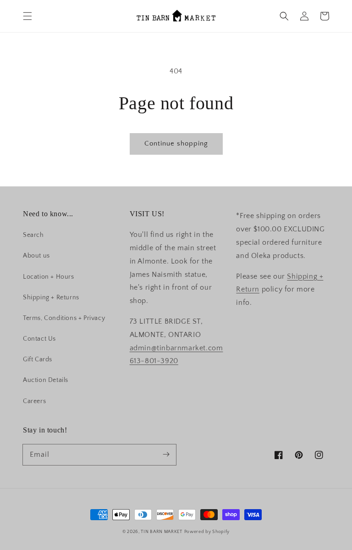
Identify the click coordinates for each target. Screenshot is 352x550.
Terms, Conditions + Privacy (64, 318)
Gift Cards (37, 359)
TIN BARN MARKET (161, 531)
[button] (27, 16)
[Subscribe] (166, 454)
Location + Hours (48, 277)
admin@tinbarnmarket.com (176, 348)
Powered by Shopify (207, 531)
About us (36, 255)
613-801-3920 (154, 361)
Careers (34, 401)
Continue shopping (176, 143)
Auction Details (45, 380)
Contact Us (39, 338)
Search (33, 235)
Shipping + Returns (51, 297)
